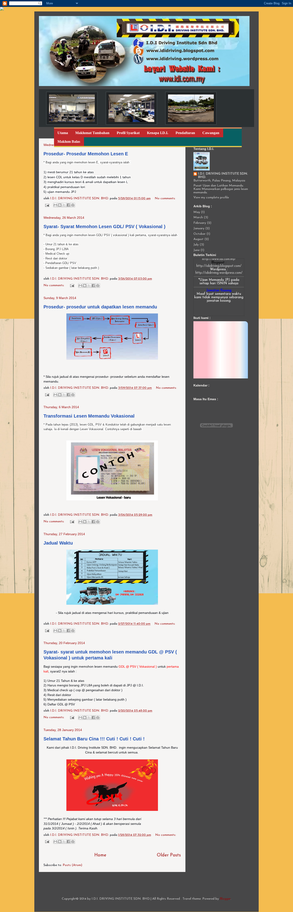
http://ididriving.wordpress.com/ (218, 266)
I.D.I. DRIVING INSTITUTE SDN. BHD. (223, 175)
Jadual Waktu (58, 542)
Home (100, 855)
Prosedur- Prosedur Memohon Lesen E (85, 153)
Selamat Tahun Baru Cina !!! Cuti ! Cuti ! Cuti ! (94, 738)
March (198, 217)
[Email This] (55, 205)
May (196, 212)
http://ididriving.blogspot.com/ (218, 259)
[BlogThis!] (59, 205)
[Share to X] (64, 205)
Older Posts (169, 855)
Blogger (225, 899)
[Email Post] (46, 205)
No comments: (165, 198)
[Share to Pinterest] (73, 205)
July (196, 244)
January (198, 228)
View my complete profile (211, 197)
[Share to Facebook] (68, 205)
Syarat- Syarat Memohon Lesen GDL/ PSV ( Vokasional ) (104, 226)
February (199, 223)
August (198, 239)
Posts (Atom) (72, 865)
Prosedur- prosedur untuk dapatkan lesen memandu (100, 306)
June (196, 250)
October (199, 234)
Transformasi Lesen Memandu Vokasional (89, 415)
